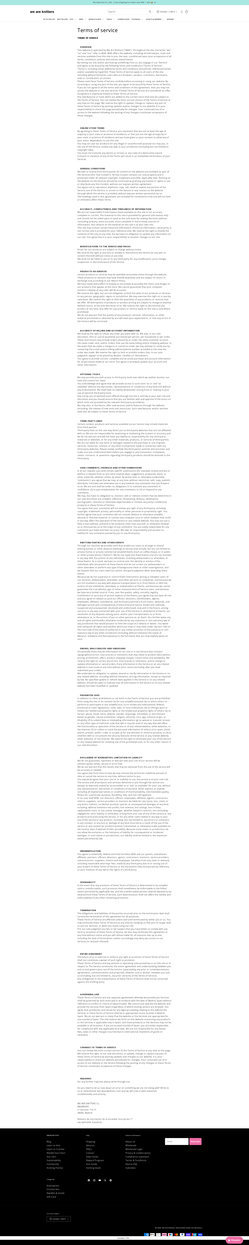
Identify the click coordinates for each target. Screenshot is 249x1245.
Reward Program (95, 1160)
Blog (49, 1141)
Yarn (81, 19)
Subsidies (131, 1167)
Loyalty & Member (153, 19)
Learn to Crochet (55, 1149)
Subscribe (195, 1141)
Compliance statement (137, 1156)
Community (53, 1164)
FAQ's (89, 1149)
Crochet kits (53, 1189)
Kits (71, 19)
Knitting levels (93, 1167)
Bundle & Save (95, 19)
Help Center (137, 1081)
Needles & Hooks (56, 1193)
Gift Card (51, 1196)
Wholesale (131, 1145)
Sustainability (54, 1160)
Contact (90, 1153)
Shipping (90, 1141)
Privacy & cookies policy (138, 1153)
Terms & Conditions (136, 1160)
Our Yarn (51, 1156)
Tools (109, 19)
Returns (90, 1145)
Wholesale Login (134, 1149)
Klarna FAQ (131, 1164)
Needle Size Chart (56, 1153)
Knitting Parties (55, 1167)
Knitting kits (53, 1185)
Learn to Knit (53, 1145)
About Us (130, 1141)
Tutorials (136, 19)
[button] (73, 19)
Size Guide (91, 1164)
